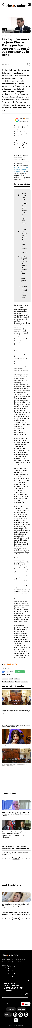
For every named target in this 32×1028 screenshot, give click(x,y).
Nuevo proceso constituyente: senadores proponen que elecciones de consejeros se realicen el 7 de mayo (14, 765)
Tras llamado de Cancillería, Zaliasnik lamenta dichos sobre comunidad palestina (24, 269)
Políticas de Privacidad (8, 971)
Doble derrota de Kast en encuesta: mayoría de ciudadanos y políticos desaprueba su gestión (24, 210)
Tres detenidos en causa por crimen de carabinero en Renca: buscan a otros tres (16, 913)
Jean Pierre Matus (7, 682)
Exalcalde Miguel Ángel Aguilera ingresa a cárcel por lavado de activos (24, 241)
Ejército (17, 679)
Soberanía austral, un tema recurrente (24, 292)
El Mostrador (6, 64)
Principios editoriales (7, 969)
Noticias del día (11, 885)
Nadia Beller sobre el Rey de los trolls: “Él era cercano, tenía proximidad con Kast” (16, 906)
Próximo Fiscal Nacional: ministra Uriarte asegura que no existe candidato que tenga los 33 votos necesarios (16, 745)
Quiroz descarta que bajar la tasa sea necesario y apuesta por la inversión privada (15, 814)
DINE (11, 679)
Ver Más (15, 858)
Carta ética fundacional (8, 967)
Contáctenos (5, 978)
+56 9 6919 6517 (6, 961)
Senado (17, 682)
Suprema (24, 682)
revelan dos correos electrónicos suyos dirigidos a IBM (21, 170)
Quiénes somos (6, 965)
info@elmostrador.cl (15, 961)
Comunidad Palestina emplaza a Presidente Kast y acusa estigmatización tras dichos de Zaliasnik (14, 834)
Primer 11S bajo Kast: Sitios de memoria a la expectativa (15, 853)
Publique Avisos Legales (8, 976)
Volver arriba (5, 1004)
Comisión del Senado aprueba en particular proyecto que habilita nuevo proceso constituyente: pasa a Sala (16, 706)
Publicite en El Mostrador (9, 974)
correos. (4, 679)
